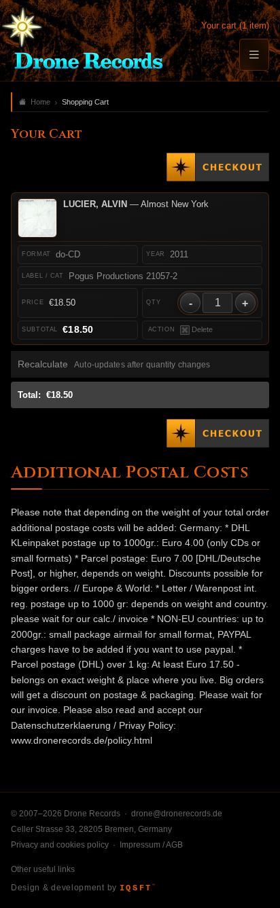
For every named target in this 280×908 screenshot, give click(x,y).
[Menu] (254, 55)
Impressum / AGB (151, 845)
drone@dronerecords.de (176, 813)
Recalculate (43, 364)
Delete (202, 329)
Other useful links (43, 869)
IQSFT (137, 888)
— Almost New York (136, 204)
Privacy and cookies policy (60, 845)
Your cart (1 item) (235, 25)
